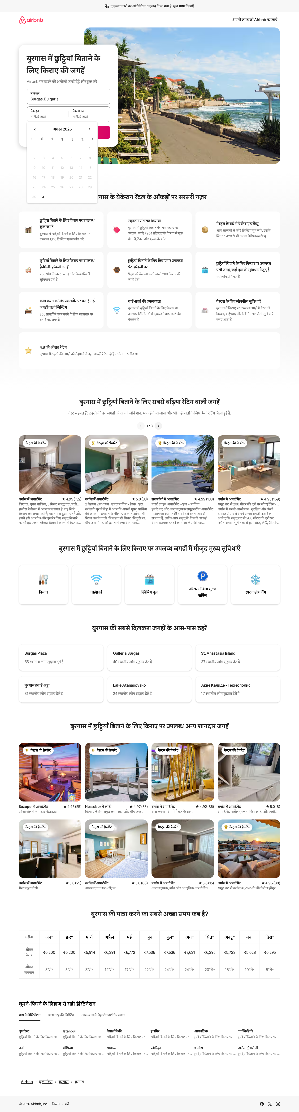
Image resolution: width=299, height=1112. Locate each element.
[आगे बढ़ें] (158, 426)
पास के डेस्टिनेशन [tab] (29, 1015)
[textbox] (47, 117)
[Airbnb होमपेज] (31, 19)
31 (43, 197)
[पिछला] (141, 426)
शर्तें (67, 1104)
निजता (56, 1104)
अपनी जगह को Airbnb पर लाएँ (254, 19)
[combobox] (68, 99)
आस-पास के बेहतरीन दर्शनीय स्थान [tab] (103, 1015)
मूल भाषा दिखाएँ (183, 6)
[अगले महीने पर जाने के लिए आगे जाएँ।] (89, 129)
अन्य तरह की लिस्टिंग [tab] (61, 1015)
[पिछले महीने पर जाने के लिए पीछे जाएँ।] (35, 129)
